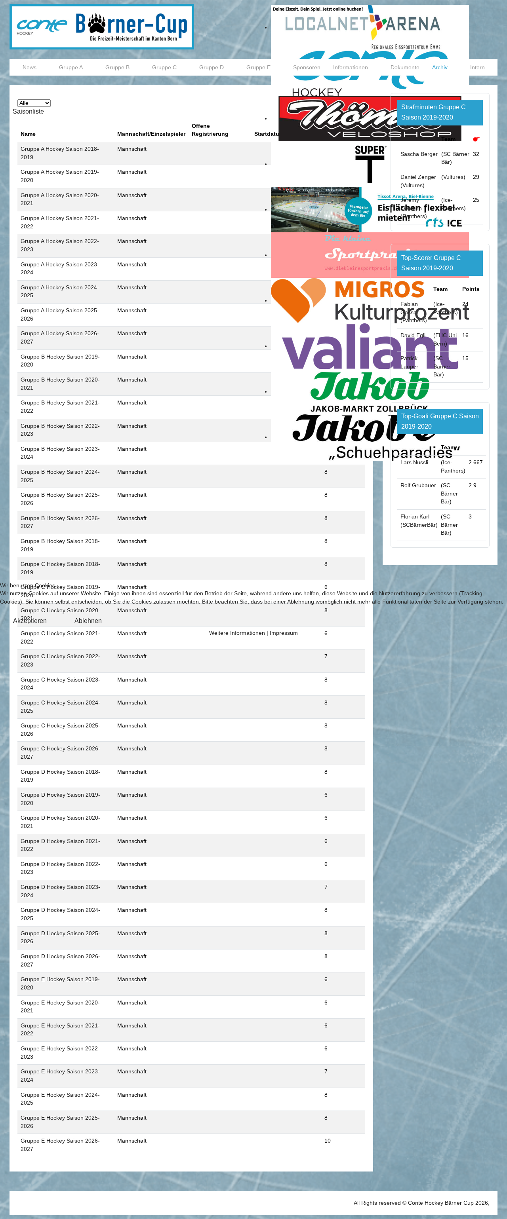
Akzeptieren (30, 620)
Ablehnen (88, 620)
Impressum (284, 633)
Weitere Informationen (237, 633)
